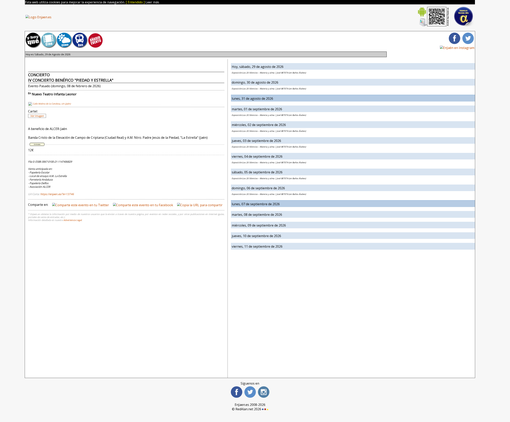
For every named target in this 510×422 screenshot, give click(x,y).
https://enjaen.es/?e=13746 (57, 194)
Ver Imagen (37, 116)
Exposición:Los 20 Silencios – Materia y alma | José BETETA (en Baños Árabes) (269, 72)
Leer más (152, 2)
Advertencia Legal (72, 220)
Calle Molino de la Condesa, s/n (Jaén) (51, 103)
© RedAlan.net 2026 (247, 409)
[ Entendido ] (135, 2)
